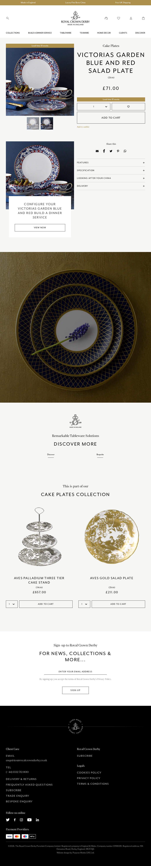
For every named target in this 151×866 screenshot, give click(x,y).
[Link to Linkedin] (37, 819)
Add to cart (111, 117)
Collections (13, 33)
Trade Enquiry (17, 795)
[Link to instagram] (21, 819)
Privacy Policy (88, 778)
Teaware (84, 33)
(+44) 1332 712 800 (17, 772)
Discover (140, 33)
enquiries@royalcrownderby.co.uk (26, 760)
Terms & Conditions (93, 783)
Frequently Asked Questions (29, 784)
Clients (123, 33)
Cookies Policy (89, 772)
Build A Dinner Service (40, 33)
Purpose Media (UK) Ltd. (84, 852)
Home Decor (104, 33)
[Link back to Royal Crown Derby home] (75, 18)
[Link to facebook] (15, 819)
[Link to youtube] (29, 819)
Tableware (65, 33)
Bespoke (100, 454)
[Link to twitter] (8, 819)
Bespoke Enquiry (19, 801)
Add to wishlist (83, 127)
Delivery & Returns (21, 779)
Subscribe (14, 790)
